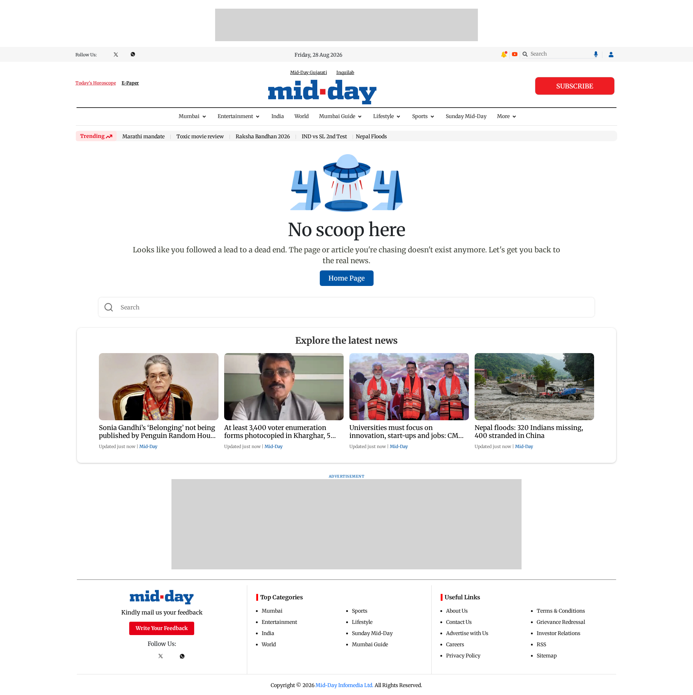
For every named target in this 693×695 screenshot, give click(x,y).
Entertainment (235, 116)
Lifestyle (383, 116)
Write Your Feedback (162, 628)
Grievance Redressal (561, 622)
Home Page (346, 278)
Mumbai (189, 116)
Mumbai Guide (337, 116)
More (503, 116)
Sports (420, 116)
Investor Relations (558, 633)
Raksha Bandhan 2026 (263, 137)
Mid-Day (148, 446)
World (302, 116)
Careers (455, 644)
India (277, 116)
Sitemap (547, 655)
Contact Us (459, 622)
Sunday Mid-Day (466, 116)
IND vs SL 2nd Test (324, 137)
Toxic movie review (200, 137)
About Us (457, 611)
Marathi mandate (143, 137)
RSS (541, 644)
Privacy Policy (463, 655)
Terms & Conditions (561, 611)
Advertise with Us (467, 633)
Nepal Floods (371, 136)
